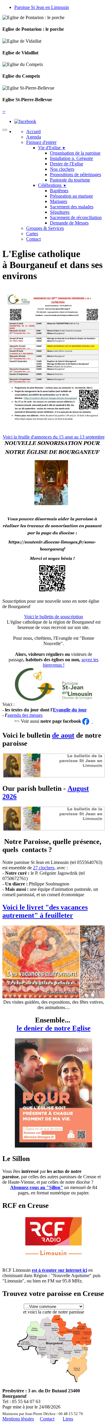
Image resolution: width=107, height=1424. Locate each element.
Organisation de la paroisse (75, 153)
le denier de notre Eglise (54, 1028)
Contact (33, 239)
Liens (68, 1418)
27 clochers (43, 867)
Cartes (32, 233)
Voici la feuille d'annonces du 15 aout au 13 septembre (54, 436)
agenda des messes (25, 715)
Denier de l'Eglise (66, 163)
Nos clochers (62, 169)
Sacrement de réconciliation (76, 217)
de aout (63, 735)
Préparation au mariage (71, 196)
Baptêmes (59, 190)
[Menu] (4, 130)
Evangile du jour (70, 709)
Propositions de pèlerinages (75, 174)
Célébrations (52, 185)
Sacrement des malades (71, 206)
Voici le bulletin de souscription (53, 616)
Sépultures (60, 212)
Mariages (58, 201)
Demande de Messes (69, 222)
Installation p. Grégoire (71, 158)
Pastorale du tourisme (70, 179)
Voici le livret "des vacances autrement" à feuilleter (45, 911)
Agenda (33, 136)
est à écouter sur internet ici (59, 1270)
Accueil (33, 131)
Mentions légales (18, 1418)
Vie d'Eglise (52, 147)
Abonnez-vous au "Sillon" (36, 1187)
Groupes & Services (45, 228)
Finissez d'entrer (41, 142)
